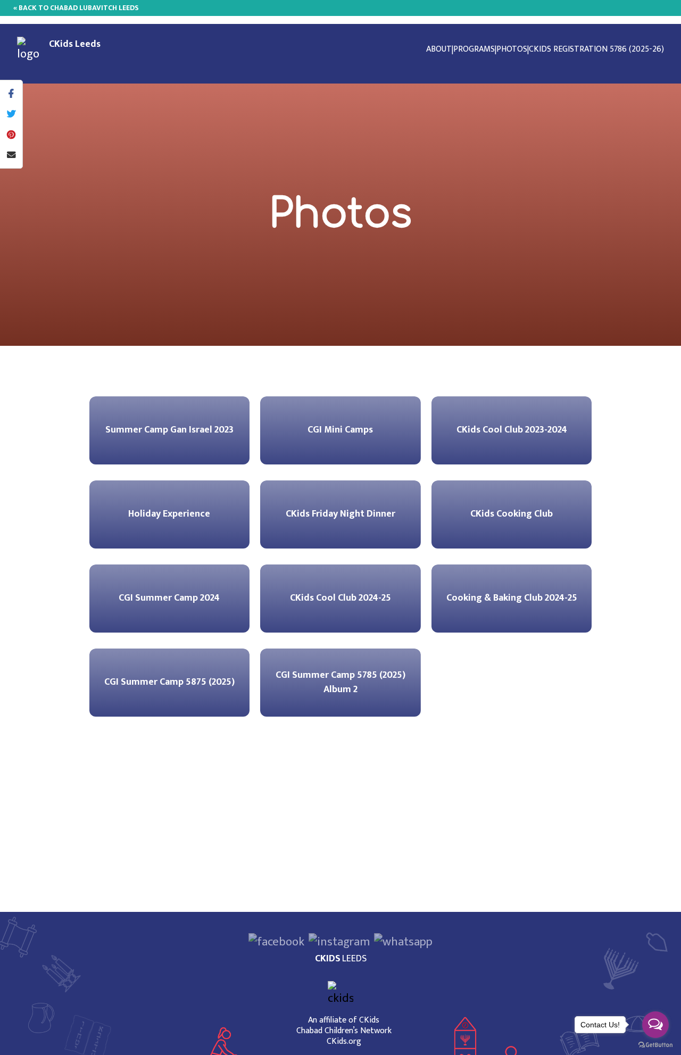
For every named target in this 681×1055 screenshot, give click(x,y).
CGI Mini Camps (340, 430)
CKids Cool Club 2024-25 (340, 598)
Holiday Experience (169, 514)
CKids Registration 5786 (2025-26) (596, 49)
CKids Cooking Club (511, 514)
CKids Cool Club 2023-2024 (511, 430)
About (439, 49)
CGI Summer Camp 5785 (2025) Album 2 (340, 682)
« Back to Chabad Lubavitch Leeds (76, 8)
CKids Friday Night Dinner (340, 514)
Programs (474, 49)
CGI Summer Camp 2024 (169, 598)
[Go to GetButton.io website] (655, 1045)
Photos (511, 49)
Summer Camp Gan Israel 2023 (169, 430)
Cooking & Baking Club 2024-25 (511, 598)
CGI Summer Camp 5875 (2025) (169, 682)
